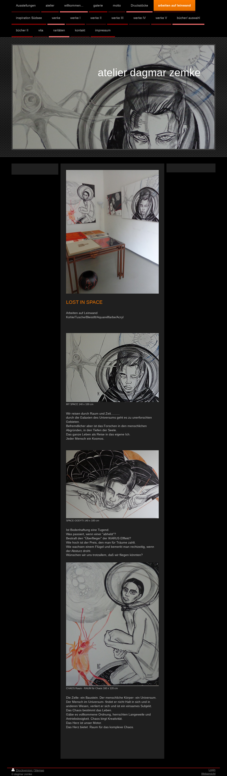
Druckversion (24, 770)
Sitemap (39, 770)
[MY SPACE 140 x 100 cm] (112, 367)
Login (212, 770)
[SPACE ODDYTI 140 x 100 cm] (112, 484)
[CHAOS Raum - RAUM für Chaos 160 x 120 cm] (112, 624)
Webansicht (208, 773)
